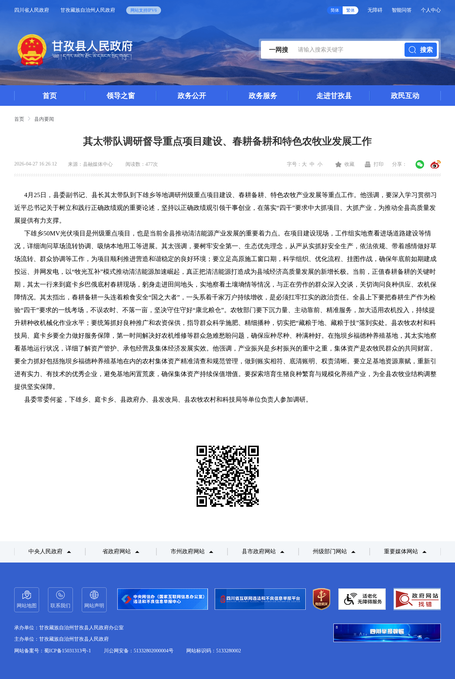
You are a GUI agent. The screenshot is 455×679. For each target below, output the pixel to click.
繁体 (350, 10)
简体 (335, 10)
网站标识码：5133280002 (213, 650)
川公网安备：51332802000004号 (138, 650)
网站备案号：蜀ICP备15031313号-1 (52, 650)
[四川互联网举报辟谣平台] (387, 633)
